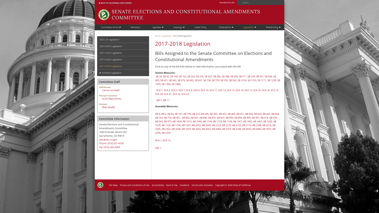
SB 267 (208, 76)
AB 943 (159, 121)
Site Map (113, 185)
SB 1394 (166, 84)
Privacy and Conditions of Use (134, 185)
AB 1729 (166, 125)
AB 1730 (176, 125)
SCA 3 (174, 90)
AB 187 (178, 114)
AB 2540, (176, 129)
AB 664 (257, 114)
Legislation (248, 27)
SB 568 (268, 76)
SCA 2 (167, 90)
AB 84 (170, 114)
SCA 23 (185, 94)
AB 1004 (177, 121)
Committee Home (109, 27)
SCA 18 (265, 90)
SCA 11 (213, 90)
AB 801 (176, 117)
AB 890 (229, 117)
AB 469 (231, 114)
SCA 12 (222, 90)
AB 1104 (207, 121)
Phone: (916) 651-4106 (111, 143)
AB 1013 (187, 121)
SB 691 (198, 80)
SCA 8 (189, 90)
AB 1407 (257, 121)
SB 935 (224, 80)
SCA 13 (231, 90)
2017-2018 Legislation (110, 66)
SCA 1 (159, 90)
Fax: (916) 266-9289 (109, 147)
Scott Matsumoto (112, 98)
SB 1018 (242, 80)
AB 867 (220, 117)
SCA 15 (248, 90)
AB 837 (194, 117)
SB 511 (242, 76)
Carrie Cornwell (110, 90)
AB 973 (167, 121)
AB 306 (213, 114)
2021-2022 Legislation (110, 52)
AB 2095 (206, 125)
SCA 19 (274, 90)
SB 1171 (261, 80)
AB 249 (204, 114)
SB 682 (189, 80)
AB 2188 (256, 125)
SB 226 (191, 76)
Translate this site (227, 2)
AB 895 (247, 117)
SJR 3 (159, 100)
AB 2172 (246, 125)
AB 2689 (216, 129)
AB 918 (264, 117)
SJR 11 (166, 100)
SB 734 (207, 80)
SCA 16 (257, 90)
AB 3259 (166, 132)
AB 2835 (246, 129)
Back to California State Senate (116, 3)
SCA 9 (196, 90)
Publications (225, 27)
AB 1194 (227, 121)
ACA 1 (158, 140)
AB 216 (196, 114)
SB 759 (215, 80)
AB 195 (187, 114)
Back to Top (172, 185)
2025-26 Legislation (109, 39)
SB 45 (166, 76)
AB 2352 (166, 129)
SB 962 (232, 80)
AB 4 (157, 114)
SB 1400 (176, 84)
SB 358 (234, 76)
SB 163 (182, 76)
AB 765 (159, 117)
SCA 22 (176, 94)
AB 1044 (197, 121)
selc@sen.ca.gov (108, 139)
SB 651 (164, 80)
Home (157, 36)
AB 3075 (266, 129)
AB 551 (240, 114)
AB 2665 (206, 129)
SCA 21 (167, 94)
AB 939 (273, 117)
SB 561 (260, 76)
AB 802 (186, 117)
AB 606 (249, 114)
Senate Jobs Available (202, 185)
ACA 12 (166, 140)
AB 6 (163, 114)
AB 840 (203, 117)
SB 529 (251, 76)
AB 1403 (247, 121)
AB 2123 (216, 125)
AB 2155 (236, 125)
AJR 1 (158, 148)
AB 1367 (237, 121)
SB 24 (159, 76)
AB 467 (223, 114)
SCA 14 (239, 90)
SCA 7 (182, 90)
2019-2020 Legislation (110, 59)
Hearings (177, 27)
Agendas (156, 27)
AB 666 (266, 114)
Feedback (184, 185)
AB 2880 (256, 129)
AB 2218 (266, 125)
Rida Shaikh (108, 107)
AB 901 (255, 117)
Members (135, 27)
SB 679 (181, 80)
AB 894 (238, 117)
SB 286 (217, 76)
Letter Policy (201, 27)
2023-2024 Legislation (110, 46)
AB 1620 (267, 121)
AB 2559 (186, 129)
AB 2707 (226, 129)
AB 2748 (236, 129)
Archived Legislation (112, 72)
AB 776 (167, 117)
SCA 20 (159, 94)
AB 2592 (196, 129)
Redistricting (272, 27)
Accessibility (158, 185)
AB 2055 (196, 125)
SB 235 (199, 76)
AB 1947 (186, 125)
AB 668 (275, 114)
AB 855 (212, 117)
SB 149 (174, 76)
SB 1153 (252, 80)
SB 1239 (271, 80)
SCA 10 (204, 90)
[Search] (238, 2)
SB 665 (172, 80)
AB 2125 (226, 125)
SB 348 (225, 76)
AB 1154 (217, 121)
